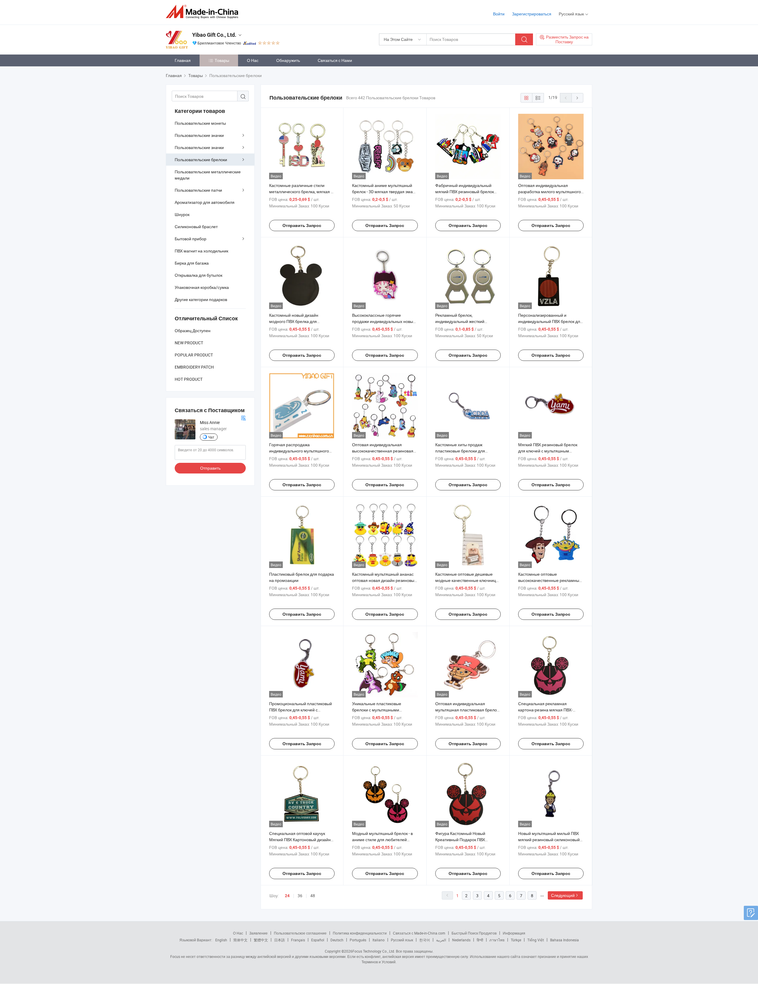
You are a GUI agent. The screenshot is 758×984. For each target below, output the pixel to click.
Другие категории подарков (201, 299)
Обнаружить (288, 60)
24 (287, 895)
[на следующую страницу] (577, 97)
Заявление (258, 933)
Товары (222, 60)
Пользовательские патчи (198, 190)
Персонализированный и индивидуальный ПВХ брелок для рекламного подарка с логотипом (550, 321)
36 (300, 895)
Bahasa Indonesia (564, 939)
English (221, 939)
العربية (441, 939)
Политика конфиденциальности (360, 933)
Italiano (378, 939)
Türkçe (516, 939)
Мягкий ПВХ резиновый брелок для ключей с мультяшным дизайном (547, 451)
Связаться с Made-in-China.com (419, 933)
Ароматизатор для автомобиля (205, 202)
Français (298, 939)
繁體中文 (261, 939)
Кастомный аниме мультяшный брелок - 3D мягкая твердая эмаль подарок (384, 192)
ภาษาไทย (497, 939)
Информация (514, 933)
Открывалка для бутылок (198, 275)
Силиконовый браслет (196, 226)
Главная (183, 60)
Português (358, 939)
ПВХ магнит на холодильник (201, 251)
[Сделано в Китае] (204, 12)
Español (317, 939)
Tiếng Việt (535, 939)
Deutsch (336, 939)
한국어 (424, 939)
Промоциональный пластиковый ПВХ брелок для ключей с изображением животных (300, 710)
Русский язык (402, 939)
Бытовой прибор (190, 238)
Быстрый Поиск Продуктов (474, 933)
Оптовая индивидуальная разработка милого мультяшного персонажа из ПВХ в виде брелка (549, 192)
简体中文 (240, 939)
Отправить (210, 468)
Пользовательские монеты (200, 123)
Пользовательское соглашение (300, 933)
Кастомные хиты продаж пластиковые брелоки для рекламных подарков (460, 451)
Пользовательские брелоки (201, 159)
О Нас (252, 60)
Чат (211, 437)
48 (312, 895)
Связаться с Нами (335, 60)
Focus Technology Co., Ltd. (373, 951)
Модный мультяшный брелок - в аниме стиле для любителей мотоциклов (382, 840)
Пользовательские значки (199, 135)
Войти (499, 14)
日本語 (279, 939)
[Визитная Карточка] (243, 417)
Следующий (563, 895)
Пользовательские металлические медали (208, 175)
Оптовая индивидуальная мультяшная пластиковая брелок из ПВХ (467, 710)
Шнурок (182, 214)
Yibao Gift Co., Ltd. (214, 35)
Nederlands (461, 939)
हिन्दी (480, 939)
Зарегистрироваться (531, 14)
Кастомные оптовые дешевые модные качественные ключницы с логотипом (467, 580)
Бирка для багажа (192, 263)
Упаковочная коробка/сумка (202, 287)
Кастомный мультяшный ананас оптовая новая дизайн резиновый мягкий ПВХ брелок (384, 580)
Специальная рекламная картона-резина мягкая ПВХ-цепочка (545, 710)
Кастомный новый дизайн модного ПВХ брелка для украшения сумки (293, 321)
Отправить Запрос (301, 225)
